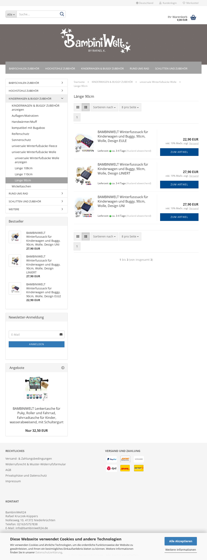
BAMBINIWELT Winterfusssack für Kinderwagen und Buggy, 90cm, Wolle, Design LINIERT (123, 169)
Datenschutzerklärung (48, 552)
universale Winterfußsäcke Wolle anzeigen (37, 160)
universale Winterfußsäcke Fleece (34, 146)
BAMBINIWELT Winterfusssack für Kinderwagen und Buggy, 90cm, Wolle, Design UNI (123, 201)
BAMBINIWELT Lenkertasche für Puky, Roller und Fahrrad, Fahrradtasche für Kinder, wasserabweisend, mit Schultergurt (36, 415)
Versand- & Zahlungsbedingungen (28, 458)
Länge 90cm (23, 180)
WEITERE (14, 209)
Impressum (13, 481)
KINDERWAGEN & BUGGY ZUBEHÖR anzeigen (35, 107)
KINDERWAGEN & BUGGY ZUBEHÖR (102, 68)
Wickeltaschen (21, 186)
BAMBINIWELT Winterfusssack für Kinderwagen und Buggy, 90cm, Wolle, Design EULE (123, 136)
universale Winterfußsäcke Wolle (34, 152)
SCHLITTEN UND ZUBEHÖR (171, 68)
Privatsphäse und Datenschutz (26, 475)
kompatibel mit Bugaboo (28, 128)
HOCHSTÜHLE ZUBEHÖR (60, 68)
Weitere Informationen (180, 550)
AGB (8, 470)
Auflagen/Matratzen (25, 116)
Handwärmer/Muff (24, 122)
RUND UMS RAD (139, 68)
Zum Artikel (179, 152)
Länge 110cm (24, 174)
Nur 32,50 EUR (36, 430)
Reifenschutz (20, 134)
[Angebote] (62, 368)
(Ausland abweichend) (138, 150)
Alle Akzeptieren (180, 541)
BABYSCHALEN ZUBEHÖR (24, 68)
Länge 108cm (24, 168)
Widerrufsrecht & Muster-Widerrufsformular (35, 464)
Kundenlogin (169, 3)
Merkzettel (192, 3)
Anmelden (36, 344)
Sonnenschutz (21, 140)
